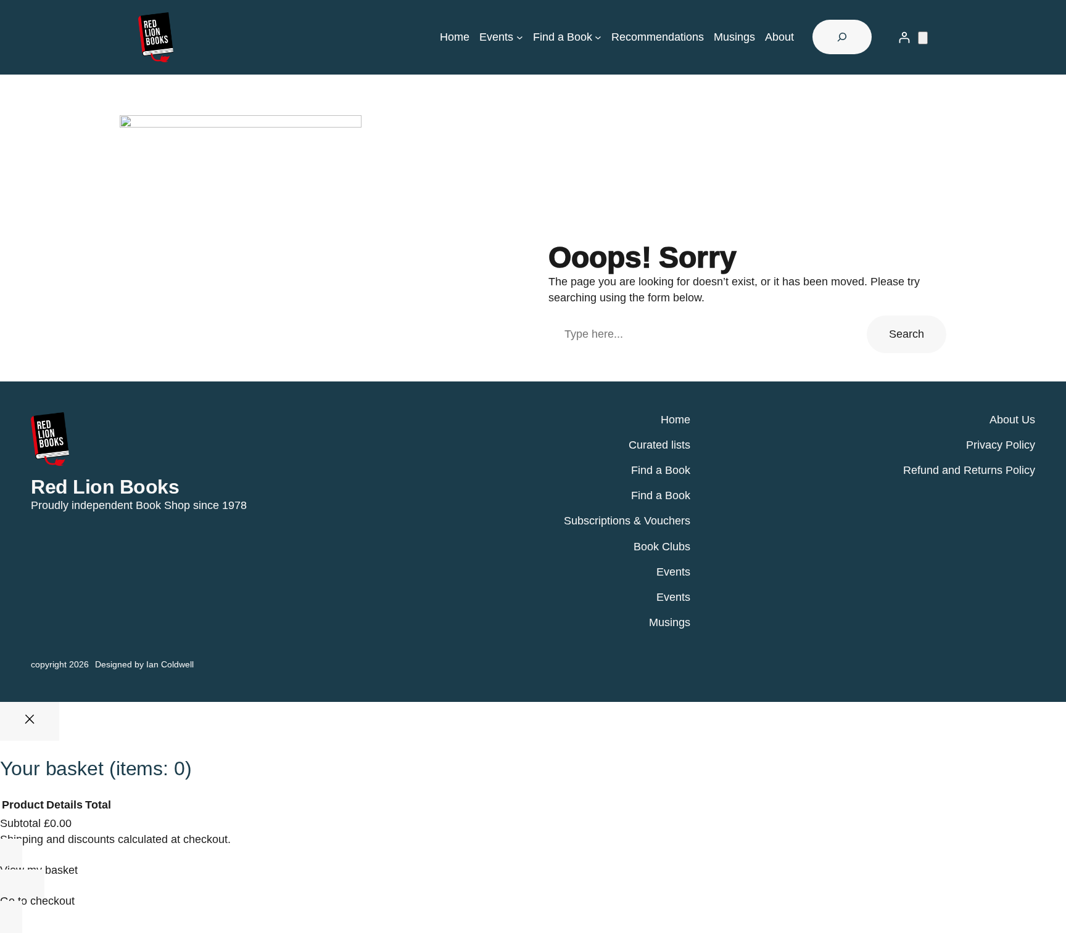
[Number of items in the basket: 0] (923, 37)
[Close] (29, 721)
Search (906, 334)
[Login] (904, 37)
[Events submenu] (519, 37)
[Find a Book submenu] (598, 37)
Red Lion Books (105, 487)
